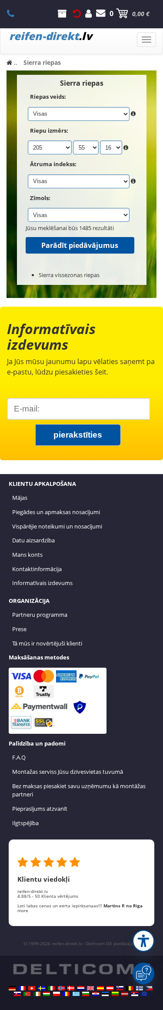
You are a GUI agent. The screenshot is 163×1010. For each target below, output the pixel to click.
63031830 (15, 13)
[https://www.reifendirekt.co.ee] (105, 994)
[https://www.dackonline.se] (41, 988)
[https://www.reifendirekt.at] (109, 988)
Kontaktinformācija (37, 569)
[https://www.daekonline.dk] (70, 988)
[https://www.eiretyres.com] (36, 994)
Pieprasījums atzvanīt (39, 809)
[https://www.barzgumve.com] (85, 994)
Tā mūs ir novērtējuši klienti (47, 643)
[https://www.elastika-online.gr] (76, 994)
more (22, 910)
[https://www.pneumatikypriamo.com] (17, 994)
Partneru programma (39, 615)
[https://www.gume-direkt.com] (119, 988)
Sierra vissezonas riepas (69, 275)
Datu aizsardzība (33, 540)
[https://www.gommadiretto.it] (51, 988)
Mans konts (27, 555)
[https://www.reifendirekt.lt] (115, 994)
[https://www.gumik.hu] (46, 994)
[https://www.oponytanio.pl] (56, 994)
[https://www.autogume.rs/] (134, 994)
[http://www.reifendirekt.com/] (144, 994)
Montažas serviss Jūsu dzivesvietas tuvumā (67, 772)
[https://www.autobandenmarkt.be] (129, 988)
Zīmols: (40, 198)
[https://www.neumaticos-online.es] (100, 988)
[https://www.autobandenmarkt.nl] (80, 988)
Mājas (19, 498)
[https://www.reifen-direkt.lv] (124, 994)
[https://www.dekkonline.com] (61, 988)
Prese (19, 629)
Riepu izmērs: (49, 130)
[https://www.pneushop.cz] (149, 988)
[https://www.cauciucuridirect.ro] (66, 994)
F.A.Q (19, 757)
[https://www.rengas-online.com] (139, 988)
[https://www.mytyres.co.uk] (90, 988)
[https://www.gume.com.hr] (95, 994)
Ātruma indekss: (53, 164)
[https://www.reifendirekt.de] (12, 988)
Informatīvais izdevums (42, 583)
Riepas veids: (48, 96)
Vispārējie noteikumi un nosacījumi (57, 526)
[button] (143, 941)
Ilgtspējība (25, 823)
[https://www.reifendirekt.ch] (31, 988)
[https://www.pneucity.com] (26, 994)
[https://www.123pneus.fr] (22, 988)
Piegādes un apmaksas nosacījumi (56, 512)
